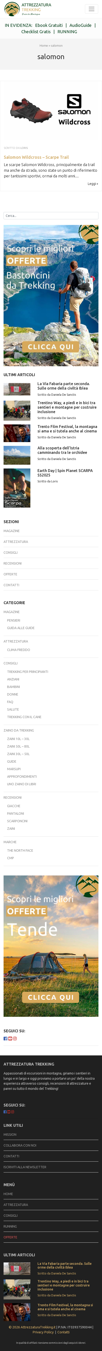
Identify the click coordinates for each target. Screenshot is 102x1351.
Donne (12, 694)
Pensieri (13, 620)
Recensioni (13, 563)
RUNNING (67, 31)
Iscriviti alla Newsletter (25, 1167)
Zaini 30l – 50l (18, 754)
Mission (10, 1134)
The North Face (20, 850)
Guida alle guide (21, 628)
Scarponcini (17, 821)
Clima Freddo (18, 650)
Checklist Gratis (36, 31)
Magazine (12, 531)
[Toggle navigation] (91, 9)
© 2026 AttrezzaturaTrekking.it (32, 1327)
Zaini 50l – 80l (18, 746)
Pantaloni (15, 813)
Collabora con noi (20, 1145)
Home (44, 45)
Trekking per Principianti (27, 672)
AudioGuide (81, 25)
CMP (10, 858)
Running (10, 1226)
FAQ (10, 702)
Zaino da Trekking (19, 730)
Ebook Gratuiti (49, 25)
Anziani (13, 679)
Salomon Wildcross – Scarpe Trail (36, 157)
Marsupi (14, 769)
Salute (13, 709)
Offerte (10, 574)
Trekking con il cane (24, 717)
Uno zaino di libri (21, 784)
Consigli (11, 552)
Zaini (11, 828)
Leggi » (93, 184)
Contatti (11, 585)
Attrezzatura (16, 542)
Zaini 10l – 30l (18, 739)
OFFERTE (10, 1237)
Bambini (13, 687)
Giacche (13, 806)
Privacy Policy (43, 1332)
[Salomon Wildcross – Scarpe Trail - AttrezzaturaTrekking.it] (27, 9)
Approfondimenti (22, 776)
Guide (11, 761)
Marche (10, 842)
